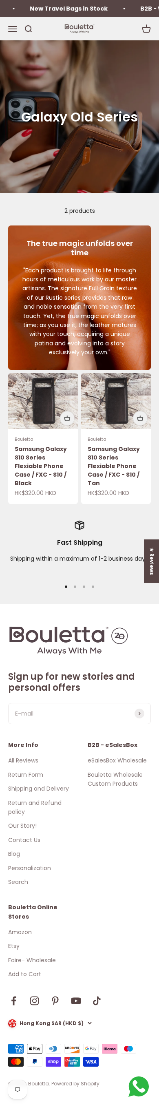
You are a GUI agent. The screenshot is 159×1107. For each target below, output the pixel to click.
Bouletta (24, 439)
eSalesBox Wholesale (117, 760)
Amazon (20, 932)
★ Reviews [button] (151, 560)
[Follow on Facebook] (13, 1000)
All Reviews (23, 760)
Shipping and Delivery (38, 788)
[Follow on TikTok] (96, 1000)
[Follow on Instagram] (34, 1000)
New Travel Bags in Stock (63, 8)
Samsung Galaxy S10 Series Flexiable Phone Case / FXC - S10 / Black (41, 466)
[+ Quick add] (67, 418)
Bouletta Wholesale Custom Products (115, 779)
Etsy (14, 946)
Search (18, 882)
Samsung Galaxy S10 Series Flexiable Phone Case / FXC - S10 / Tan (114, 466)
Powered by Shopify (75, 1083)
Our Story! (22, 826)
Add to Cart (24, 974)
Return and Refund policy (35, 807)
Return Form (25, 775)
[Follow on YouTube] (76, 1000)
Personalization (29, 868)
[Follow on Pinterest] (55, 1000)
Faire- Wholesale (32, 960)
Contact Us (24, 840)
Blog (14, 854)
